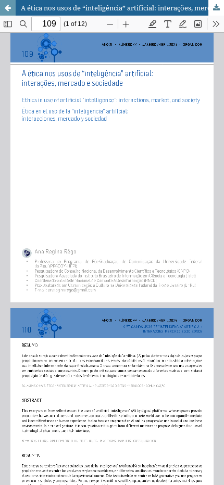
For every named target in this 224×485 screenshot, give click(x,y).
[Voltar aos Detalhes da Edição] (8, 8)
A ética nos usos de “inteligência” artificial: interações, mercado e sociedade (122, 7)
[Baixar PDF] (216, 8)
